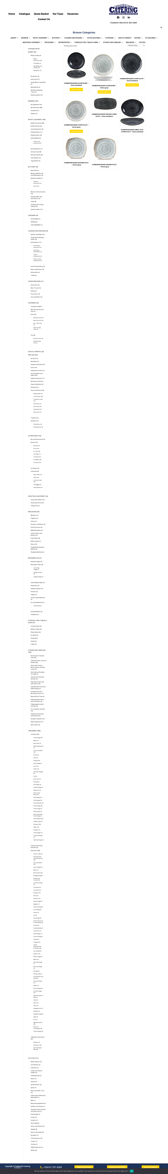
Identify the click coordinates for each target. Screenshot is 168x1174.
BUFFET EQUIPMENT (40, 38)
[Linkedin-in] (128, 17)
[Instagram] (123, 17)
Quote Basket (41, 13)
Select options (76, 89)
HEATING (137, 38)
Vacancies (72, 13)
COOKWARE (109, 38)
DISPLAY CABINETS (124, 38)
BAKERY (13, 38)
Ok (132, 1171)
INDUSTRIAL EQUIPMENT (31, 42)
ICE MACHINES (150, 38)
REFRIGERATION (64, 42)
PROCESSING (49, 42)
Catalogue (24, 13)
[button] (14, 38)
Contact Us (44, 19)
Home (11, 13)
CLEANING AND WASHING (73, 38)
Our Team (58, 13)
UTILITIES (142, 42)
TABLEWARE (130, 42)
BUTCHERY (56, 38)
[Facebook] (118, 17)
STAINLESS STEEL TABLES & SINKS (86, 42)
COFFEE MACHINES (93, 38)
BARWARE (24, 38)
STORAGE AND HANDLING (112, 42)
